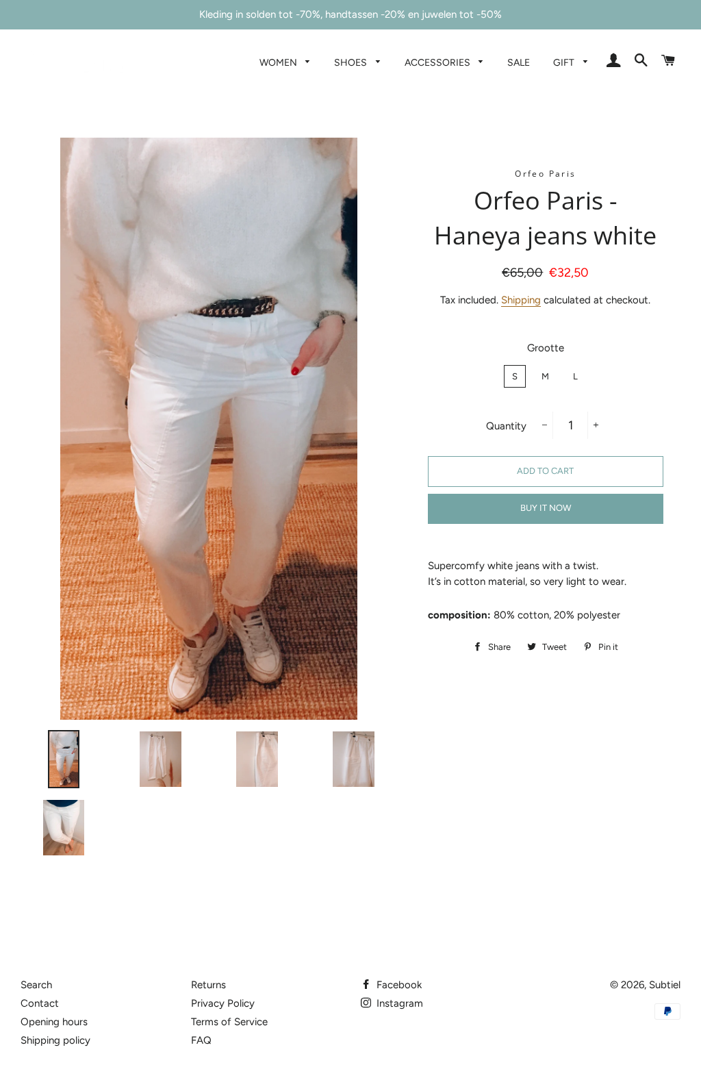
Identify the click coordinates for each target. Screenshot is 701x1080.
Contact (40, 1003)
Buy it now (545, 508)
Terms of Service (229, 1022)
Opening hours (54, 1022)
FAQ (201, 1040)
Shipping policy (55, 1040)
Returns (208, 985)
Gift (564, 62)
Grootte (545, 348)
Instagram (398, 1003)
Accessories (438, 62)
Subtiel (664, 985)
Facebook (398, 985)
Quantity (506, 426)
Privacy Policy (223, 1003)
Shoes (351, 62)
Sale (518, 62)
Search (36, 985)
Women (279, 62)
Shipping (521, 300)
